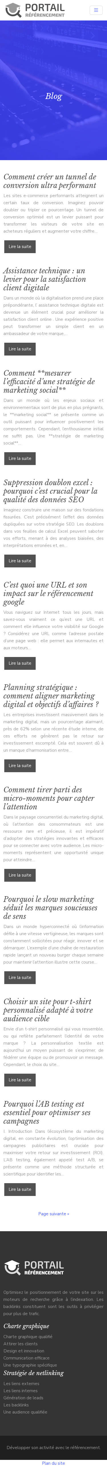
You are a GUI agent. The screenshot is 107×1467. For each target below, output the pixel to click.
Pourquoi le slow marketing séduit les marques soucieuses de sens (50, 908)
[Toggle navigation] (96, 10)
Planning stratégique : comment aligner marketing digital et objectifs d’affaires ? (51, 696)
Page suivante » (53, 1214)
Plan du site (53, 1463)
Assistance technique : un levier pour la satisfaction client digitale (44, 279)
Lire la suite (20, 246)
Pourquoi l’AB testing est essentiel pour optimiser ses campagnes (47, 1113)
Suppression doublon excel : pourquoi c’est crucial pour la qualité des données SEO (50, 491)
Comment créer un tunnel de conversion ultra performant (49, 181)
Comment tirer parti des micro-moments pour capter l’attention (48, 798)
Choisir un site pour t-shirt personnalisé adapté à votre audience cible (48, 1010)
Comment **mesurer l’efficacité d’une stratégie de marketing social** (49, 382)
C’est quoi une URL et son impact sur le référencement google (48, 594)
